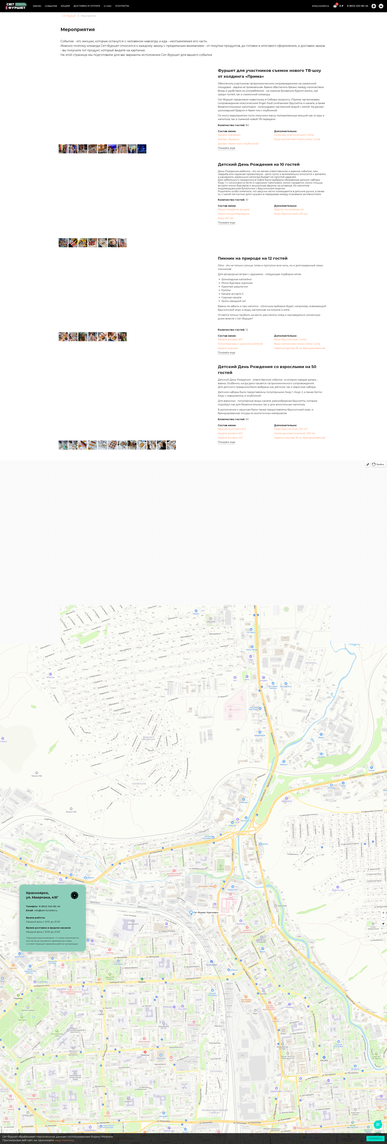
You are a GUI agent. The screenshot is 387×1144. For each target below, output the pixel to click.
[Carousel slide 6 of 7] (150, 233)
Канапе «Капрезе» (229, 134)
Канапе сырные (228, 348)
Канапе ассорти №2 (230, 433)
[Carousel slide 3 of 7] (130, 233)
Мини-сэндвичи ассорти (234, 209)
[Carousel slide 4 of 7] (137, 233)
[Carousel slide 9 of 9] (164, 139)
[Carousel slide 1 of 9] (111, 139)
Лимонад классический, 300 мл (294, 433)
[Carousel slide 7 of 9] (150, 139)
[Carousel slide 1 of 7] (117, 233)
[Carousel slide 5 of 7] (144, 233)
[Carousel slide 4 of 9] (130, 139)
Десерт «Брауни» (229, 139)
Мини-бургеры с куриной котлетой (240, 343)
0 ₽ (339, 5)
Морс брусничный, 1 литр (290, 339)
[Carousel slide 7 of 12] (140, 435)
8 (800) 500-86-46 (357, 5)
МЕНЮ (37, 6)
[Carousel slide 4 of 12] (121, 435)
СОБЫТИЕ (51, 6)
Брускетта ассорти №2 (232, 429)
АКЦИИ (65, 5)
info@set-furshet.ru (45, 910)
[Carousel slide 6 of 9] (144, 139)
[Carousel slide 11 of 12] (167, 435)
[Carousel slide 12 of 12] (174, 435)
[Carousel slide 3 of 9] (124, 139)
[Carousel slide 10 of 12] (160, 435)
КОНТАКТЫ (122, 5)
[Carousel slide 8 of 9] (157, 139)
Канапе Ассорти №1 (230, 437)
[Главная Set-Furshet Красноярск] (18, 6)
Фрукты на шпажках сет (289, 209)
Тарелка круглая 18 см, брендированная (299, 348)
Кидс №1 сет (225, 218)
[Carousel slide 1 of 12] (101, 435)
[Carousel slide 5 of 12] (127, 435)
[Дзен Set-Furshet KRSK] (373, 6)
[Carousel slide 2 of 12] (107, 435)
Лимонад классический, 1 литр (294, 134)
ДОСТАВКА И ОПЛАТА (87, 5)
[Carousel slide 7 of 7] (157, 233)
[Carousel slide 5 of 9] (137, 139)
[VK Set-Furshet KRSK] (381, 6)
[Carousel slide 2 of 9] (117, 139)
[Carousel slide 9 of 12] (154, 435)
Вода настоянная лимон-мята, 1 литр (297, 139)
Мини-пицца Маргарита (233, 213)
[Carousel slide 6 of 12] (134, 435)
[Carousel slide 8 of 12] (147, 435)
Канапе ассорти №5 (230, 339)
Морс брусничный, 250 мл (290, 213)
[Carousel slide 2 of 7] (124, 233)
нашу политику (64, 1140)
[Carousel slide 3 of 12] (114, 435)
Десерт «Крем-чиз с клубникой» (238, 143)
